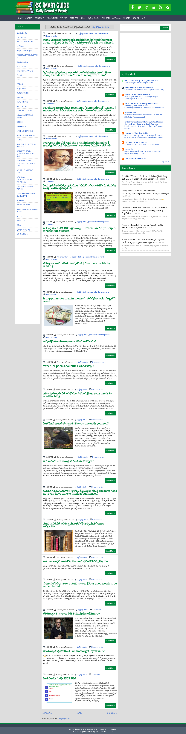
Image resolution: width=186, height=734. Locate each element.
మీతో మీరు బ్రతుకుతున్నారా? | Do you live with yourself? (76, 423)
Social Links (139, 18)
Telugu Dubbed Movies (135, 158)
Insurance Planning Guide (136, 133)
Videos (63, 18)
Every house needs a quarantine (26, 194)
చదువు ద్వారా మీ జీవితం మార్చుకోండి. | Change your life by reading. (76, 265)
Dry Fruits (21, 126)
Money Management (26, 135)
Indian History (23, 205)
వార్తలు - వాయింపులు (24, 50)
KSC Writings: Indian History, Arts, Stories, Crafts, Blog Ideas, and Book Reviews (143, 123)
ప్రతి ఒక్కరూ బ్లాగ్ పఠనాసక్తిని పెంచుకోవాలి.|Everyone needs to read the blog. (77, 395)
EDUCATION (52, 18)
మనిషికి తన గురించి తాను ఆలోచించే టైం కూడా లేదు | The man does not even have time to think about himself (80, 492)
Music (19, 140)
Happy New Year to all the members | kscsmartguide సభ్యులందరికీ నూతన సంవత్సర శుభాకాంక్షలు (145, 192)
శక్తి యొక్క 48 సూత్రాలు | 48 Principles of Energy (71, 613)
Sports (20, 216)
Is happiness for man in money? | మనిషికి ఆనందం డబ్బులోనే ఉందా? (79, 300)
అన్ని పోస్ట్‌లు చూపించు (100, 27)
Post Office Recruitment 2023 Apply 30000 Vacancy (144, 89)
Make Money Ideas (25, 131)
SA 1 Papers (22, 106)
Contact (39, 18)
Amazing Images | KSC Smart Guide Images (141, 144)
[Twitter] (139, 7)
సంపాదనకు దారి (130, 112)
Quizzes (74, 18)
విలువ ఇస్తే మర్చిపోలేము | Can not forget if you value (74, 651)
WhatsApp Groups (25, 42)
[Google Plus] (146, 7)
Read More (110, 59)
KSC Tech (128, 149)
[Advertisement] (27, 281)
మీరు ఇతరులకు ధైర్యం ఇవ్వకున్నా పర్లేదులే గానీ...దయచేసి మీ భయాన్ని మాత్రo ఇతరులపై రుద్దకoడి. (79, 187)
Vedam (126, 18)
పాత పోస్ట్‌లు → (112, 713)
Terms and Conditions (104, 731)
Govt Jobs (21, 66)
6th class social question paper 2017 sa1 (26, 153)
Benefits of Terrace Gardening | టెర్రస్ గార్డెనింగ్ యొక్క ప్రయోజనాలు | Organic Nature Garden (144, 177)
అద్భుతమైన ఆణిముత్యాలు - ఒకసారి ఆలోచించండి (69, 341)
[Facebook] (132, 7)
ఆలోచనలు (116, 18)
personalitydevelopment (99, 33)
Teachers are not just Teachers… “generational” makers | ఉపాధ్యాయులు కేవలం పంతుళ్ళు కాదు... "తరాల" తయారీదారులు (79, 109)
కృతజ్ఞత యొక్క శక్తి (23, 229)
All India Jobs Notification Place (138, 87)
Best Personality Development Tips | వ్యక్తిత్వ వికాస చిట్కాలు (143, 127)
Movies (20, 79)
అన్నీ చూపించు (165, 162)
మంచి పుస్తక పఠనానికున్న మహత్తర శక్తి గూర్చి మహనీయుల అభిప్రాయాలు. (73, 525)
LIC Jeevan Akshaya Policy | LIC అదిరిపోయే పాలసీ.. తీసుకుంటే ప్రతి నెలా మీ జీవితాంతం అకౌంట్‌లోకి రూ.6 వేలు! (143, 136)
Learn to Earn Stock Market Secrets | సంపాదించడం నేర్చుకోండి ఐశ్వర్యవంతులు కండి (143, 116)
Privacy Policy (88, 731)
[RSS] (167, 7)
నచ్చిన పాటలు (22, 88)
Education (21, 37)
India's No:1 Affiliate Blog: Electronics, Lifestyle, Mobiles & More (141, 104)
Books (20, 122)
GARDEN (106, 18)
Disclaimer (77, 731)
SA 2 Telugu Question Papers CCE (26, 145)
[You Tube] (160, 7)
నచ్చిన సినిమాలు (22, 234)
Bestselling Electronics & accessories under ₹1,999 (144, 108)
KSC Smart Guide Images (135, 142)
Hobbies (20, 200)
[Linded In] (153, 7)
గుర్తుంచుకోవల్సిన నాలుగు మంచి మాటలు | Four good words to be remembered (80, 585)
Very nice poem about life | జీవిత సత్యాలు (68, 366)
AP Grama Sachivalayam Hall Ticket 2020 (25, 179)
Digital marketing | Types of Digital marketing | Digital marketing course (142, 152)
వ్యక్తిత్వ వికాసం (93, 18)
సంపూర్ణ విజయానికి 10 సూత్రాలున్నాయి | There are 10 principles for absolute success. (80, 229)
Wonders (21, 220)
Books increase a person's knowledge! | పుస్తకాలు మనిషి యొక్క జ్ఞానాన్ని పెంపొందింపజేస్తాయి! (143, 240)
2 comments (50, 103)
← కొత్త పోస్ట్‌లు (47, 713)
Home (19, 18)
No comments (51, 36)
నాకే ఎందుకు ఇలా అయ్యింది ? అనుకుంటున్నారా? (68, 461)
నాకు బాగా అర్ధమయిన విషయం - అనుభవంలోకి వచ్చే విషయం (75, 561)
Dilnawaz (113, 729)
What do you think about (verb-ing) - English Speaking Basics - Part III (141, 97)
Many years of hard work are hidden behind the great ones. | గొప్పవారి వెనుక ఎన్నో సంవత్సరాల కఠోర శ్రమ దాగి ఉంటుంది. (78, 41)
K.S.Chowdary (62, 257)
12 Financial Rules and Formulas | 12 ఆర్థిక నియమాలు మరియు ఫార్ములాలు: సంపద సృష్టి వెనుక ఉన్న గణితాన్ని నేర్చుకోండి (144, 210)
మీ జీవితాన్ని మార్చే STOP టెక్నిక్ (59, 678)
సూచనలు (20, 75)
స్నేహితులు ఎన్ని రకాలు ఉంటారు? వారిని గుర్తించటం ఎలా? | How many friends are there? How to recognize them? (77, 74)
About (28, 18)
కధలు (83, 18)
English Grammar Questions (137, 94)
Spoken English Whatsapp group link (138, 82)
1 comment (49, 181)
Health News (22, 102)
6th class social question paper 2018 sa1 (26, 163)
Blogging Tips (23, 93)
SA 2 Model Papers (25, 71)
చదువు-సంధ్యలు (22, 62)
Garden (20, 97)
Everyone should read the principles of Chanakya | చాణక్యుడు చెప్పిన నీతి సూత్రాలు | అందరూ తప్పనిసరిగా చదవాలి (77, 144)
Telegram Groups (25, 110)
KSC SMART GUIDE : (90, 729)
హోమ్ (79, 713)
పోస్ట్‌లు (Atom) (64, 718)
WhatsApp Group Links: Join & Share (141, 80)
